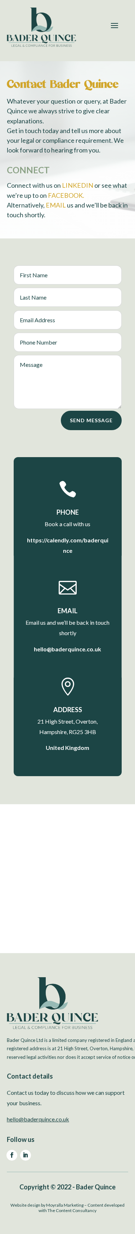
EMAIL (56, 205)
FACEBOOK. (66, 195)
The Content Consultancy (72, 1210)
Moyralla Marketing (65, 1205)
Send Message (91, 420)
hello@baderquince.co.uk (38, 1119)
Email (67, 611)
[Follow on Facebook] (11, 1155)
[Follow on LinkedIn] (25, 1155)
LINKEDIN (77, 185)
